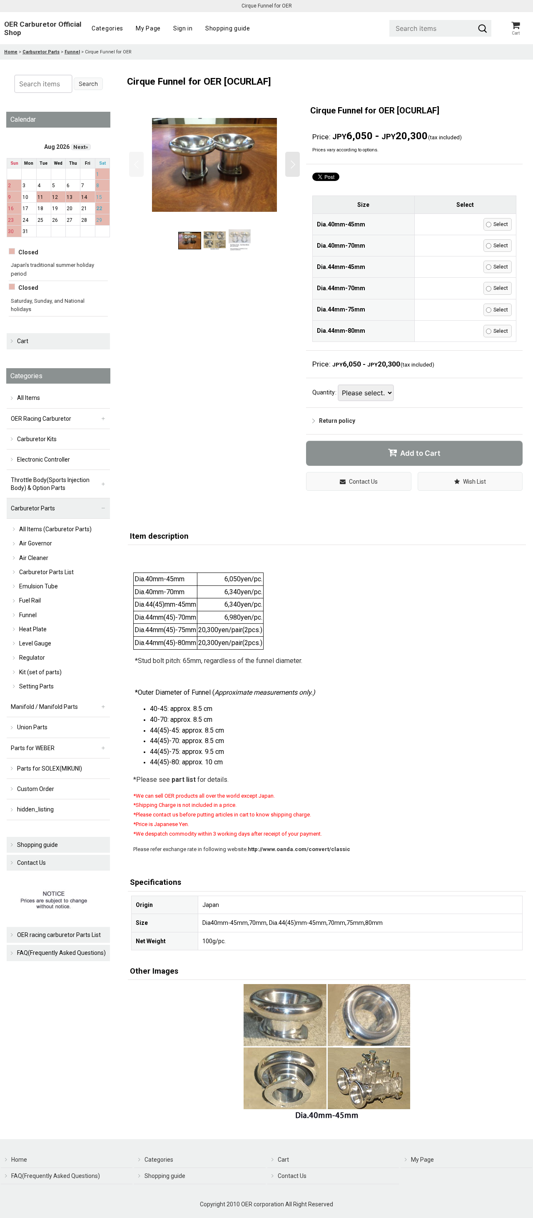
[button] (136, 164)
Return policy (337, 420)
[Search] (482, 28)
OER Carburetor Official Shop (42, 28)
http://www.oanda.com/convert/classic (299, 849)
